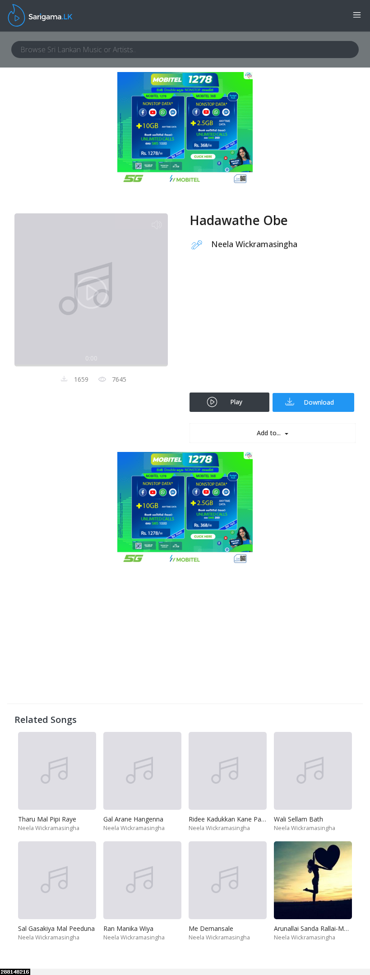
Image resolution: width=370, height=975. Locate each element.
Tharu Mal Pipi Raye (47, 819)
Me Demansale (211, 928)
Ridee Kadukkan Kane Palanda (233, 819)
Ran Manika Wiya (128, 928)
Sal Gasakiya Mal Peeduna (56, 928)
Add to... (269, 433)
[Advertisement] (273, 327)
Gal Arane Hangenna (133, 819)
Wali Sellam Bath (298, 819)
